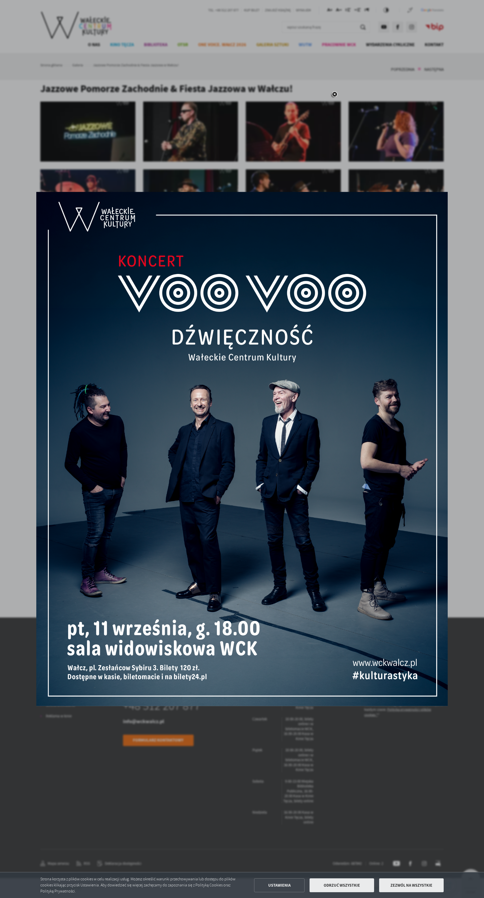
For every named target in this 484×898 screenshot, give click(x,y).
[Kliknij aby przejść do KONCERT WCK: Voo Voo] (242, 449)
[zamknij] (334, 94)
